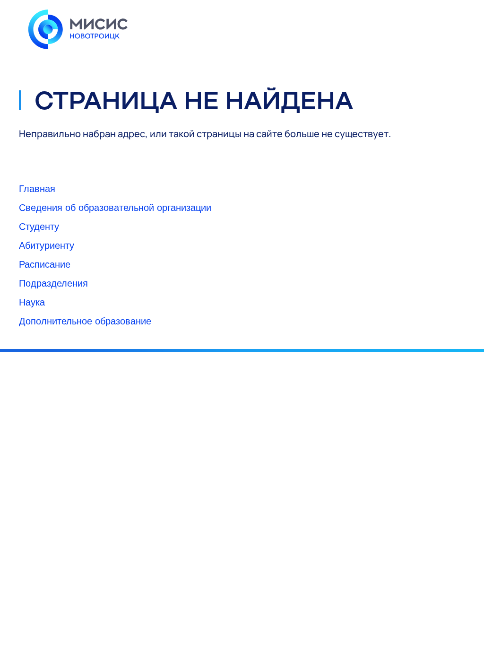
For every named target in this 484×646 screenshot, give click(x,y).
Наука (32, 301)
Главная (37, 188)
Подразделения (53, 282)
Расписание (44, 264)
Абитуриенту (46, 245)
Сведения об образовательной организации (115, 207)
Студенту (39, 226)
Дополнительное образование (85, 320)
